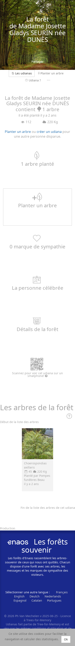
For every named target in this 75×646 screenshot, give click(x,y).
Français (62, 592)
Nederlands (53, 596)
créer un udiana (49, 131)
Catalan (36, 600)
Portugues (54, 600)
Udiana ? (35, 80)
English (19, 596)
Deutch (35, 596)
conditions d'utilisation (48, 628)
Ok (66, 639)
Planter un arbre (52, 73)
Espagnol (20, 600)
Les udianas (23, 73)
